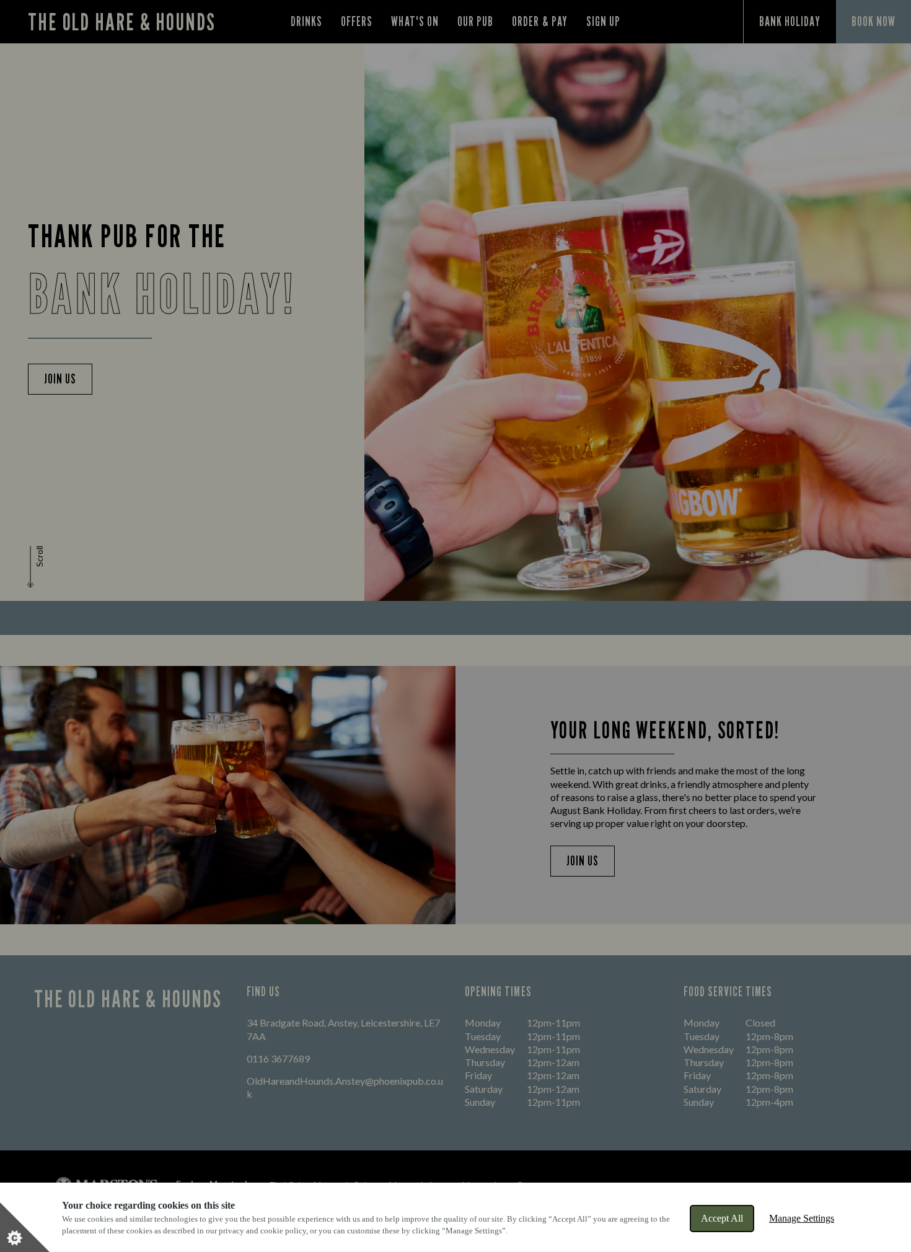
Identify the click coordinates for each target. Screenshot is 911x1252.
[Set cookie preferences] (25, 1227)
